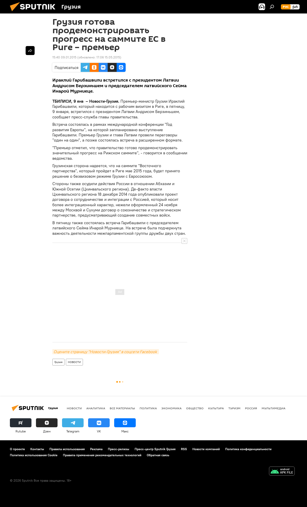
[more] (30, 50)
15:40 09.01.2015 (64, 57)
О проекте (17, 449)
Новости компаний (206, 449)
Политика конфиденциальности (248, 449)
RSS (184, 449)
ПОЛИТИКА (148, 408)
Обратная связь (158, 455)
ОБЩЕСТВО (195, 408)
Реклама (96, 449)
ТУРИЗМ (234, 408)
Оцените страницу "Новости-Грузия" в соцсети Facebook (105, 351)
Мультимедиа (273, 408)
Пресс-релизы (118, 449)
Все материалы (122, 408)
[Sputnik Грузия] (34, 12)
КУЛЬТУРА (216, 408)
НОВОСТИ (74, 362)
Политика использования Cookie (34, 455)
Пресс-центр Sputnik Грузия (155, 449)
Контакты (37, 449)
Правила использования (67, 449)
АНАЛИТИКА (95, 408)
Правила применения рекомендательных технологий (102, 455)
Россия (251, 408)
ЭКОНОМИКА (171, 408)
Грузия (58, 362)
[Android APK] (282, 472)
